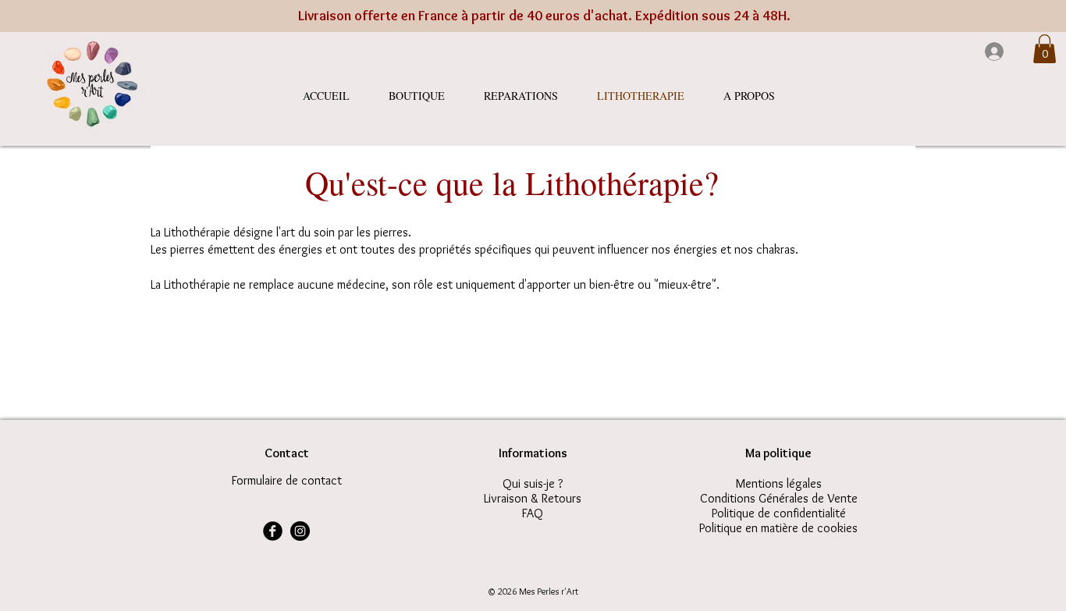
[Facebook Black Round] (272, 531)
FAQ (532, 513)
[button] (1044, 48)
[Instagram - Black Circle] (300, 531)
